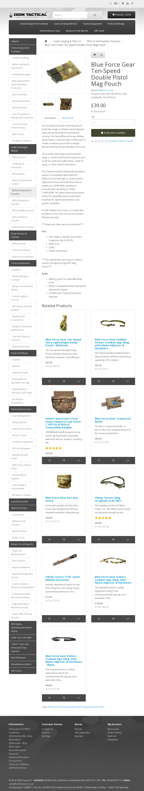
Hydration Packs (19, 372)
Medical (15, 366)
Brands (78, 729)
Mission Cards (18, 435)
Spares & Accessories (22, 256)
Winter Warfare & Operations (20, 66)
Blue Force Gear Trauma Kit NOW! (113, 420)
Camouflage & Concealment (18, 487)
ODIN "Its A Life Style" (21, 637)
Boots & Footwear (20, 101)
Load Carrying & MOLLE (65, 23)
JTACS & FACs (18, 560)
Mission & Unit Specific (77, 30)
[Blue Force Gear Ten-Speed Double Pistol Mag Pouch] (64, 73)
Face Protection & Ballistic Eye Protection (22, 116)
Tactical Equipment (92, 23)
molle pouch (68, 706)
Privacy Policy (15, 760)
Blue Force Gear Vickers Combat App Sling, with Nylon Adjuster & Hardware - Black (63, 660)
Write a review (126, 141)
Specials (79, 736)
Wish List (112, 736)
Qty (93, 116)
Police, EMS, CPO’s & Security (21, 616)
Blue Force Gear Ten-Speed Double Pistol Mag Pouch (75, 45)
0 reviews (112, 141)
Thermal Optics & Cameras (20, 338)
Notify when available (114, 132)
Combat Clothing (20, 57)
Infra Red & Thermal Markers (21, 308)
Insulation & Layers (21, 74)
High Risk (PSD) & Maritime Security (20, 605)
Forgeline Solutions (21, 140)
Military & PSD (18, 243)
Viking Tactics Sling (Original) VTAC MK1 (108, 499)
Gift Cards (99, 30)
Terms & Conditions (19, 764)
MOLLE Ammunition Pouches (21, 192)
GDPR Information (18, 767)
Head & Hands (19, 107)
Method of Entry (19, 508)
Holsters (16, 269)
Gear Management (21, 415)
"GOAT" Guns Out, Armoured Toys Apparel (20, 648)
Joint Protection (19, 94)
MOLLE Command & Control (21, 182)
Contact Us (47, 729)
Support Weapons (20, 567)
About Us (13, 753)
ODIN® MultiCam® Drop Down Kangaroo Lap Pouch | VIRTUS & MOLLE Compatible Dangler (63, 423)
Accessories (17, 514)
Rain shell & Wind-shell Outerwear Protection (20, 84)
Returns (45, 732)
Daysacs (15, 359)
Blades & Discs (19, 531)
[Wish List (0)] (123, 3)
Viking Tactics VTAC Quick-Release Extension (63, 578)
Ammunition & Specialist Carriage (20, 381)
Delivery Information (19, 757)
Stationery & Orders (21, 428)
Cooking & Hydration (22, 441)
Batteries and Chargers (18, 523)
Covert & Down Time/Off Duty (19, 126)
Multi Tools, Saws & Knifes (21, 466)
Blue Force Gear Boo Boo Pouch (61, 499)
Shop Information (17, 750)
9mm (101, 706)
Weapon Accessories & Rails (22, 288)
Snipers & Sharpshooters (18, 552)
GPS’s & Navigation (21, 448)
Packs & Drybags (116, 23)
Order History (115, 732)
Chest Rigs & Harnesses (17, 165)
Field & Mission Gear (50, 30)
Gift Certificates (82, 732)
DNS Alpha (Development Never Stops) (21, 628)
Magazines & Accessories (18, 318)
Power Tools (18, 537)
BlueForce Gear (106, 90)
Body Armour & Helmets (19, 235)
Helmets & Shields (20, 250)
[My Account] (116, 3)
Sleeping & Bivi (19, 422)
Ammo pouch (54, 706)
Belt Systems (18, 173)
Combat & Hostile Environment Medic (20, 595)
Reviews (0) (67, 117)
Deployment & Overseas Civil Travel (21, 391)
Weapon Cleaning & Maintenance (21, 328)
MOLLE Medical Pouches (19, 219)
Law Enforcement (19, 501)
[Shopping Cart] (127, 3)
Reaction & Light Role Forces (22, 575)
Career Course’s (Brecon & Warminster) (22, 585)
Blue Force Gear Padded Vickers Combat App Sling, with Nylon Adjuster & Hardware (112, 344)
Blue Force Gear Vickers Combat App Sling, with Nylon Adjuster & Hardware (113, 579)
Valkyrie (15, 41)
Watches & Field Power (19, 456)
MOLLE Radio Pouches (22, 227)
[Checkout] (132, 3)
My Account (113, 729)
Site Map (46, 736)
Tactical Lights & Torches (19, 298)
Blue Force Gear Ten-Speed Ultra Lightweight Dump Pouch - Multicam (63, 342)
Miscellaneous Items (21, 664)
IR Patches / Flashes (21, 495)
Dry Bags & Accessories (17, 401)
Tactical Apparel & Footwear (34, 23)
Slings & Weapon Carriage (20, 278)
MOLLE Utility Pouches (22, 210)
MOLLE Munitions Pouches (20, 202)
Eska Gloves (17, 134)
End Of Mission (18, 657)
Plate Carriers (18, 157)
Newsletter (113, 739)
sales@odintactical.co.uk (21, 783)
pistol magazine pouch (87, 706)
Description (50, 117)
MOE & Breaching (20, 346)
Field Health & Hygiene (18, 476)
